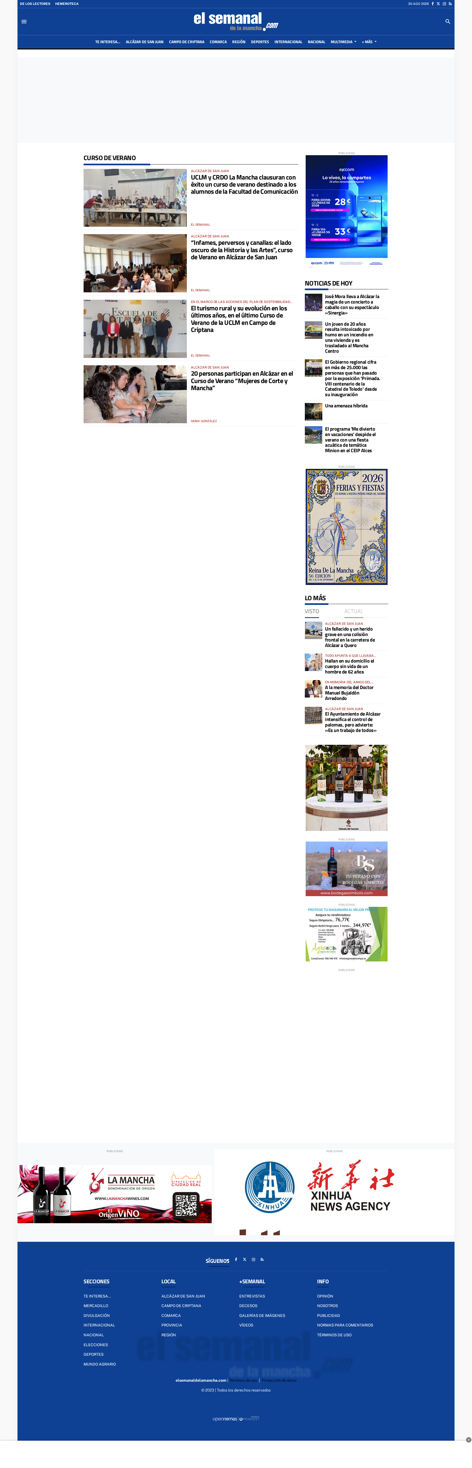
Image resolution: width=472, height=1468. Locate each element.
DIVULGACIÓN (97, 1315)
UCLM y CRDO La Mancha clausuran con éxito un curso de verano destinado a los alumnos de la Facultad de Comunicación (244, 184)
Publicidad (328, 1315)
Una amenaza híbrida (346, 405)
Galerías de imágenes (262, 1315)
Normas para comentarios (345, 1325)
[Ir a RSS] (450, 4)
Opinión (325, 1296)
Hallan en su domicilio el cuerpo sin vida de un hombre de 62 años (349, 666)
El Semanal (200, 224)
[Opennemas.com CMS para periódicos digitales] (236, 1418)
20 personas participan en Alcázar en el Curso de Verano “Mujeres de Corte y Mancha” (242, 380)
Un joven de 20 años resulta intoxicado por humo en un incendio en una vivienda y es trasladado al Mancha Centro (349, 337)
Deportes (94, 1354)
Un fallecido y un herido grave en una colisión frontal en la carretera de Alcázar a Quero (350, 637)
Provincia (171, 1325)
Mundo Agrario (100, 1364)
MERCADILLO (96, 1306)
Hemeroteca (67, 4)
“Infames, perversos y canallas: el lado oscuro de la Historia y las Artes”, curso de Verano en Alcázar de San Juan (242, 249)
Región (168, 1335)
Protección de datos (279, 1380)
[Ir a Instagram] (444, 4)
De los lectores (35, 4)
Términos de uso (334, 1335)
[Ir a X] (438, 4)
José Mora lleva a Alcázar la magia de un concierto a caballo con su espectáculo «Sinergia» (352, 304)
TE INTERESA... (97, 1296)
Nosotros (327, 1306)
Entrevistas (252, 1296)
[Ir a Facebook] (433, 4)
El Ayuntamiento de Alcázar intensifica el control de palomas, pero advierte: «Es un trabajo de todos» (352, 722)
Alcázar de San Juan (183, 1296)
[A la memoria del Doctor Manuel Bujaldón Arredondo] (313, 689)
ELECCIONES (96, 1345)
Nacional (94, 1335)
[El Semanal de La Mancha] (236, 21)
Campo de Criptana (181, 1306)
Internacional (99, 1325)
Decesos (248, 1306)
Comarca (171, 1315)
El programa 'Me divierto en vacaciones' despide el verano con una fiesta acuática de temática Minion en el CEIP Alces (350, 439)
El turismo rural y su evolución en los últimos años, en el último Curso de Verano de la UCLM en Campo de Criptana (239, 318)
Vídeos (246, 1325)
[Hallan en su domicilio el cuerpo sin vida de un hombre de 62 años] (313, 662)
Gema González (204, 421)
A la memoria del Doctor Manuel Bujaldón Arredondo (349, 693)
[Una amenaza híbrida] (313, 411)
